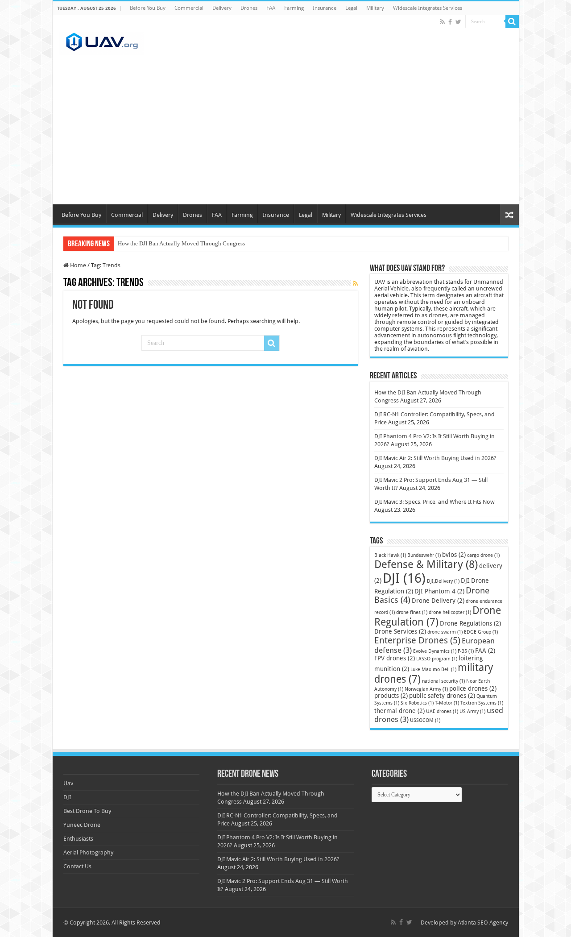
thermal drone (399, 710)
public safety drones (442, 695)
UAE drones (442, 711)
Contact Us (77, 866)
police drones (473, 688)
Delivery (222, 8)
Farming (294, 8)
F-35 (466, 651)
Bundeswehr (424, 555)
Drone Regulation (437, 616)
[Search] (512, 21)
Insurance (324, 8)
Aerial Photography (88, 852)
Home (77, 265)
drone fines (411, 612)
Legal (351, 8)
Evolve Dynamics (434, 651)
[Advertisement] (286, 137)
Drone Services (400, 631)
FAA (270, 8)
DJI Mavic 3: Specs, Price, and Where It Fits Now (434, 501)
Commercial (188, 8)
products (391, 695)
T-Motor (447, 703)
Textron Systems (481, 703)
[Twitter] (458, 22)
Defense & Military (426, 564)
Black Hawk (390, 555)
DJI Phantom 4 (439, 591)
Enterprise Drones (417, 640)
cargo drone (483, 555)
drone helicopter (450, 612)
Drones (248, 8)
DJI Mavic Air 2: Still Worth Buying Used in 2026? (435, 458)
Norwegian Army (426, 689)
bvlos (454, 554)
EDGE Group (481, 632)
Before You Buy (148, 8)
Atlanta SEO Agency (483, 922)
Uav (68, 783)
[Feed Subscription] (355, 283)
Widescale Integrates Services (427, 8)
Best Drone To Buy (87, 811)
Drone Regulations (470, 623)
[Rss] (442, 22)
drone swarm (445, 632)
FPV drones (394, 658)
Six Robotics (417, 703)
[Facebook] (450, 22)
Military (375, 8)
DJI (404, 578)
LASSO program (436, 659)
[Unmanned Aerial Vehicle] (101, 41)
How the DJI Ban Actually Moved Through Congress (181, 243)
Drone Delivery (438, 600)
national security (443, 681)
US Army (472, 711)
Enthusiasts (78, 838)
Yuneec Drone (81, 824)
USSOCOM (425, 720)
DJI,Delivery (443, 581)
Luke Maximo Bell (433, 669)
